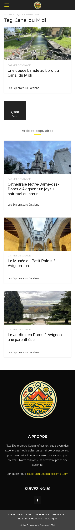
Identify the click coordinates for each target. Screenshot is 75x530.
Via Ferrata (42, 514)
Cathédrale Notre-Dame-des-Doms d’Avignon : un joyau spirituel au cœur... (33, 189)
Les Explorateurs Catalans (23, 88)
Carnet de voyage (19, 65)
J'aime (14, 102)
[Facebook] (37, 500)
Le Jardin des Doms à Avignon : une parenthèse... (35, 337)
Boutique (51, 518)
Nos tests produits (30, 518)
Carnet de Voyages (19, 514)
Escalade (58, 514)
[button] (6, 5)
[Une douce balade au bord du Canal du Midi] (37, 43)
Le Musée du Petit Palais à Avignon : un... (32, 263)
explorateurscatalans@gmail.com (47, 473)
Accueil (8, 14)
